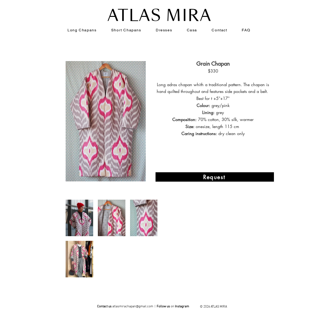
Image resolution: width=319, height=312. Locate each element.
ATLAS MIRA (159, 15)
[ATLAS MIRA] (182, 307)
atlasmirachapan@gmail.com (132, 306)
